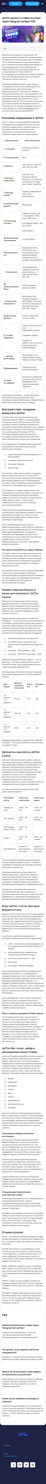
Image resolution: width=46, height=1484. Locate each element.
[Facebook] (19, 1464)
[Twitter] (26, 1464)
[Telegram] (13, 1464)
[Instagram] (32, 1464)
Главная (6, 1445)
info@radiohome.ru (11, 1456)
